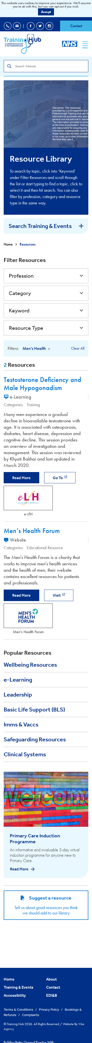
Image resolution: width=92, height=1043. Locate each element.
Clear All (77, 348)
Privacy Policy (49, 1009)
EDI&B (51, 995)
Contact (76, 25)
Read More (21, 477)
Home (9, 244)
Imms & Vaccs (21, 724)
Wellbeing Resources (30, 664)
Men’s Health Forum (32, 530)
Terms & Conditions (19, 1009)
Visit (57, 595)
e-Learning (18, 679)
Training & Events (18, 987)
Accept (46, 12)
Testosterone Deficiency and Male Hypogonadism (42, 383)
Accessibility (15, 995)
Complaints (30, 1015)
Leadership (18, 694)
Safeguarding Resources (35, 739)
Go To (58, 477)
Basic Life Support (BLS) (34, 709)
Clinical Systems (25, 754)
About (51, 979)
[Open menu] (85, 43)
